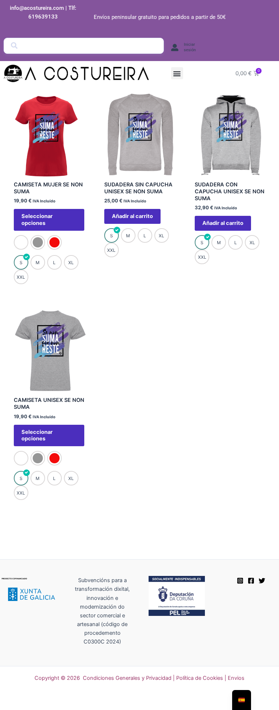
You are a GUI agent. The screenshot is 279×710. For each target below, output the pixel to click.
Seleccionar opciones (37, 219)
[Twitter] (262, 580)
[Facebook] (251, 580)
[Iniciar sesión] (174, 47)
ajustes (197, 702)
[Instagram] (240, 580)
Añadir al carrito (132, 216)
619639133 (43, 16)
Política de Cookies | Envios (210, 678)
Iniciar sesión (190, 47)
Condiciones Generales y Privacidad (127, 678)
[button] (177, 73)
